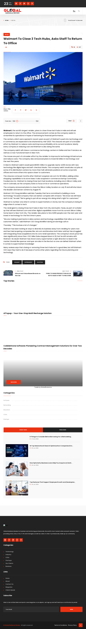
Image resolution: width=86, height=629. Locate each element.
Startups (6, 419)
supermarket (28, 262)
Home (6, 20)
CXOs (5, 414)
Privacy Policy (72, 625)
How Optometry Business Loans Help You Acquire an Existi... (51, 463)
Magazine (14, 382)
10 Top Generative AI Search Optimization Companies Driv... (51, 446)
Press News (62, 430)
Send (71, 609)
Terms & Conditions (60, 625)
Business (8, 566)
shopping (40, 262)
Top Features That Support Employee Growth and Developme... (52, 482)
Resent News (23, 430)
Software (6, 400)
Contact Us (9, 584)
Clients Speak (10, 590)
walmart (17, 262)
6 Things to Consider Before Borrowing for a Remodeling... (51, 437)
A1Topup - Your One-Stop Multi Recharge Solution (27, 313)
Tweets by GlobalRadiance (43, 387)
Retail (6, 34)
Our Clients (9, 563)
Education (6, 410)
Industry (8, 554)
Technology (10, 551)
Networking (7, 405)
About (8, 581)
